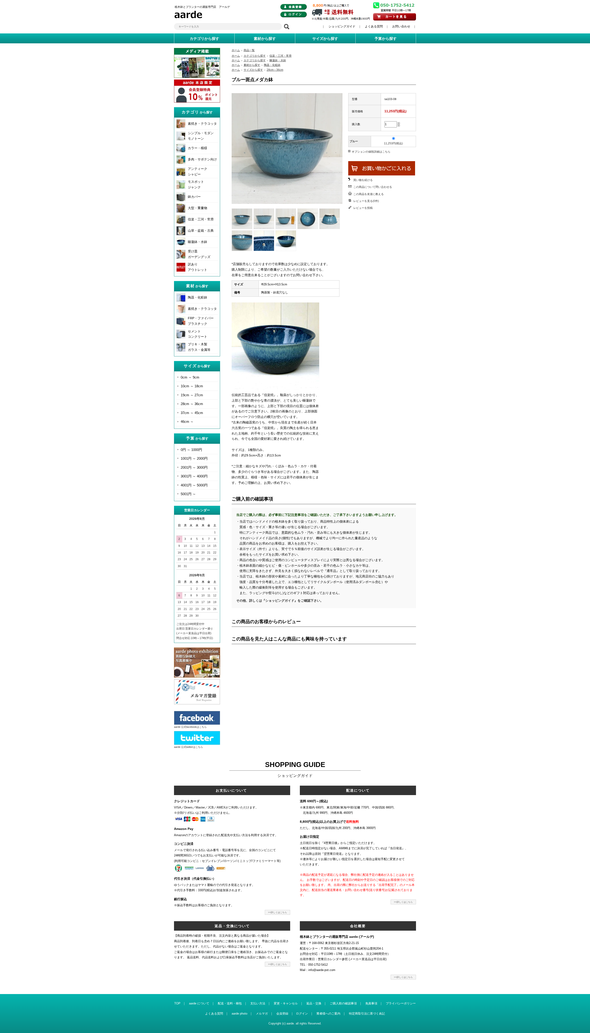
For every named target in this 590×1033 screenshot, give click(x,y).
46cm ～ (187, 421)
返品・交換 (313, 1003)
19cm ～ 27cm (192, 395)
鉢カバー (194, 196)
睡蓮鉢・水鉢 (197, 242)
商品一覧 (249, 50)
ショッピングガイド (341, 26)
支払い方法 (257, 1003)
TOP (177, 1003)
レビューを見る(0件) (366, 201)
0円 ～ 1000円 (191, 450)
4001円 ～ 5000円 (194, 485)
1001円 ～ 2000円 (194, 458)
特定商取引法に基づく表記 (367, 1013)
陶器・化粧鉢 (197, 297)
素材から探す (252, 65)
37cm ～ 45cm (192, 413)
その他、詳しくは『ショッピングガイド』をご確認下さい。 (279, 600)
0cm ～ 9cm (190, 377)
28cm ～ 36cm (192, 404)
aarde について (199, 1003)
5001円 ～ (188, 494)
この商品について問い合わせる (372, 187)
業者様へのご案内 (328, 1013)
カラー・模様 (197, 148)
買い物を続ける (363, 180)
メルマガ (262, 1013)
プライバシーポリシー (401, 1003)
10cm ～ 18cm (192, 386)
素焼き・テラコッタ (202, 123)
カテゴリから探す (255, 55)
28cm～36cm (275, 69)
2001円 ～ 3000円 (194, 467)
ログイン (302, 1013)
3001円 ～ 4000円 (194, 476)
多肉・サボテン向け (202, 159)
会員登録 (282, 1013)
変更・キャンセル (286, 1003)
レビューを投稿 (363, 208)
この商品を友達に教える (368, 194)
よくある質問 (374, 26)
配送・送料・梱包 (230, 1003)
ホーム (236, 50)
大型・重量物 (197, 208)
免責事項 (371, 1003)
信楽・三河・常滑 (201, 219)
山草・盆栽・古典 (201, 230)
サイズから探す (253, 69)
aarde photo (239, 1013)
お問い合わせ (401, 26)
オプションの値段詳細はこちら (371, 151)
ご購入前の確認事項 (343, 1003)
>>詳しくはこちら (277, 912)
